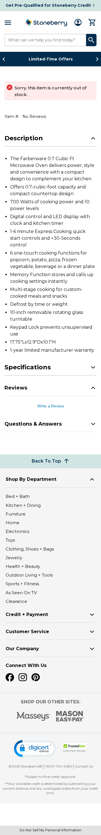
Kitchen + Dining (23, 505)
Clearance (16, 601)
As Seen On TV (21, 592)
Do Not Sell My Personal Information (50, 830)
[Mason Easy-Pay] (70, 716)
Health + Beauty (23, 566)
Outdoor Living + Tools (29, 575)
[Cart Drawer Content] (92, 22)
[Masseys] (33, 716)
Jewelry (14, 557)
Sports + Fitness (22, 583)
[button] (35, 749)
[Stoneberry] (46, 22)
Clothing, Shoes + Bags (30, 549)
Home (12, 522)
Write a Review (50, 406)
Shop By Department (31, 479)
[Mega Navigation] (7, 22)
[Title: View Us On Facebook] (10, 677)
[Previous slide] (5, 59)
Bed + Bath (18, 496)
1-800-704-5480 (58, 766)
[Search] (91, 40)
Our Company (22, 648)
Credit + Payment (27, 614)
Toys (10, 540)
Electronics (17, 531)
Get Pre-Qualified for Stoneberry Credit (48, 5)
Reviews (15, 388)
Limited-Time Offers (51, 59)
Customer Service (27, 631)
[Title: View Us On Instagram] (23, 677)
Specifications (27, 367)
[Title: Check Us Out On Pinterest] (35, 677)
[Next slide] (95, 59)
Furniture (16, 514)
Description (23, 138)
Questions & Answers (33, 424)
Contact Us (84, 766)
